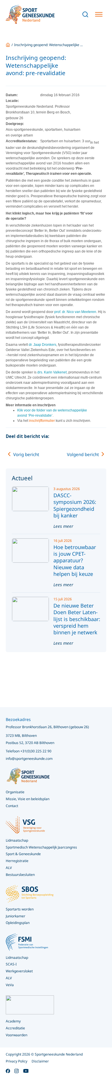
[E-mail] (102, 436)
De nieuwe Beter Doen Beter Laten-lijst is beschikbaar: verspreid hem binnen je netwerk (76, 619)
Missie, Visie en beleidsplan (27, 798)
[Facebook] (69, 436)
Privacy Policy (16, 1061)
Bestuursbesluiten (20, 874)
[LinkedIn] (91, 436)
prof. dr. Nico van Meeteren (74, 312)
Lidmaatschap (17, 957)
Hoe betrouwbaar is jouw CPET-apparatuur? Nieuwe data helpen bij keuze (74, 561)
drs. (40, 372)
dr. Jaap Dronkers (42, 345)
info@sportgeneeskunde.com (29, 758)
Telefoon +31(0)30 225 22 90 (28, 751)
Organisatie (15, 791)
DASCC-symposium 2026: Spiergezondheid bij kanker (74, 505)
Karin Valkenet (55, 372)
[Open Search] (85, 14)
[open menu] (99, 14)
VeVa (10, 984)
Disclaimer (40, 1061)
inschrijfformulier (42, 421)
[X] (80, 436)
